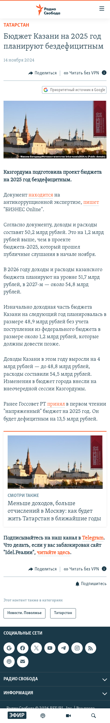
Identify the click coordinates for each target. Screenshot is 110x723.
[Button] (42, 73)
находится (40, 195)
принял (56, 404)
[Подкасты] (9, 661)
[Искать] (93, 715)
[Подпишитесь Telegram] (63, 648)
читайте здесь (53, 553)
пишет (91, 202)
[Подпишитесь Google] (9, 648)
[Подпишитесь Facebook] (22, 648)
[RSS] (90, 648)
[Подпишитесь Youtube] (49, 648)
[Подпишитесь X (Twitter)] (36, 648)
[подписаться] (22, 661)
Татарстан (16, 25)
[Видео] (68, 715)
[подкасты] (43, 715)
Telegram (93, 538)
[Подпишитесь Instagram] (76, 648)
